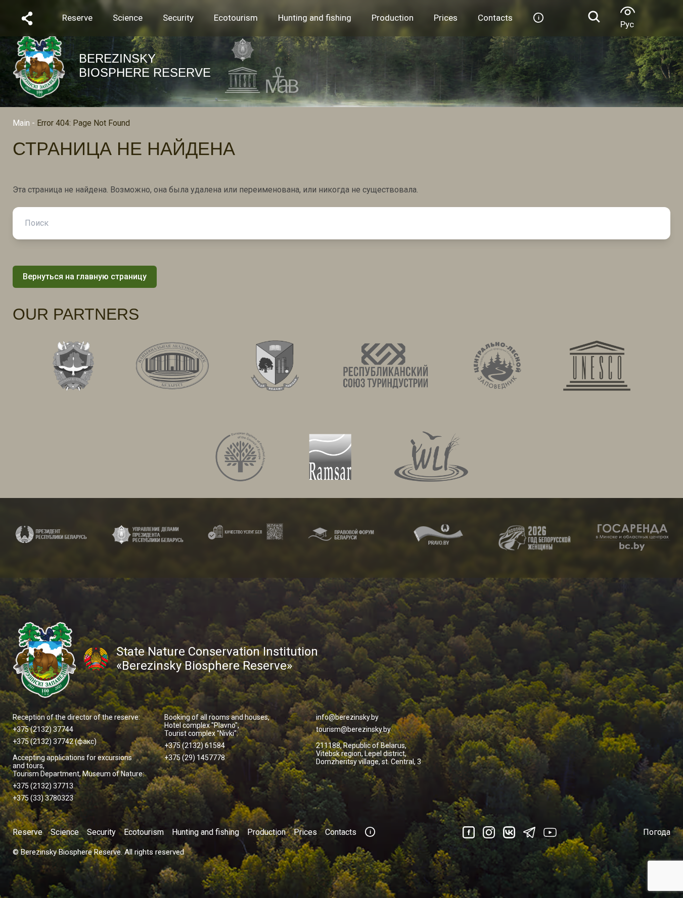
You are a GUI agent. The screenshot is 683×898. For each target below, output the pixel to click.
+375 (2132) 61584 (194, 745)
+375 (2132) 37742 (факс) (55, 741)
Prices (305, 832)
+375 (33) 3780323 (43, 798)
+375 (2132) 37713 (43, 786)
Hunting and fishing (205, 832)
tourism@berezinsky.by (353, 729)
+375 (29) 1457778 (194, 758)
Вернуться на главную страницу (85, 276)
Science (65, 832)
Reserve (27, 832)
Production (266, 832)
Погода (656, 832)
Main (21, 123)
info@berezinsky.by (347, 717)
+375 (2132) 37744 (43, 729)
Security (101, 832)
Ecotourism (144, 832)
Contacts (340, 832)
